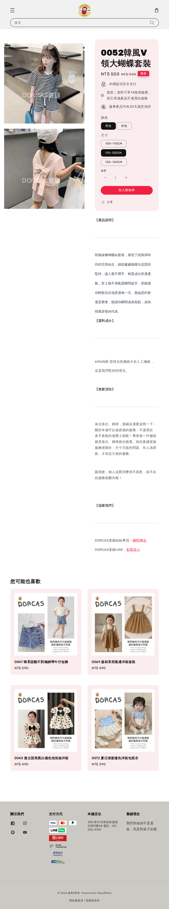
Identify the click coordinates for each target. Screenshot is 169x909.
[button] (12, 10)
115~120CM (113, 153)
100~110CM (113, 143)
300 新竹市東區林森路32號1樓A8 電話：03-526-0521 (103, 825)
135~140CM (113, 162)
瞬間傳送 (139, 540)
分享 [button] (110, 202)
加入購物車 (127, 190)
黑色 (108, 126)
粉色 (124, 126)
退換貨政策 (93, 900)
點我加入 (133, 550)
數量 (104, 170)
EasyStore (104, 892)
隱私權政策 (76, 900)
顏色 (104, 118)
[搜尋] (152, 22)
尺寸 (104, 135)
